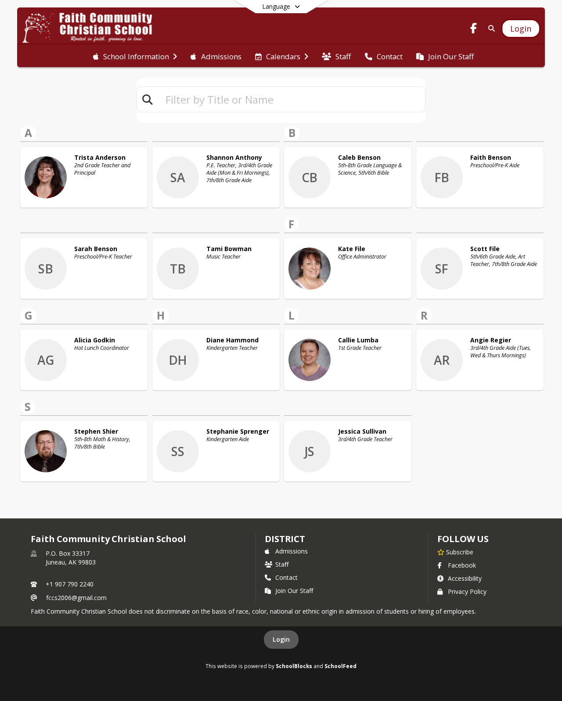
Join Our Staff (294, 590)
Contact (286, 577)
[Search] (490, 28)
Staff (281, 564)
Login (281, 639)
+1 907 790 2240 (70, 584)
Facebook (462, 565)
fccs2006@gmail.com (76, 597)
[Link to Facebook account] (473, 29)
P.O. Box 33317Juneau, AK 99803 (71, 557)
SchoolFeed (340, 665)
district (285, 539)
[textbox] (291, 99)
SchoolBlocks (294, 665)
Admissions (291, 551)
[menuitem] (135, 55)
